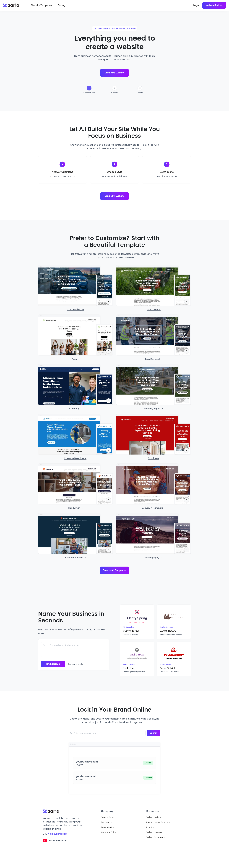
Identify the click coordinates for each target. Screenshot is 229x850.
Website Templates (41, 5)
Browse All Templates (114, 570)
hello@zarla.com (58, 834)
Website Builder (214, 5)
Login (196, 5)
